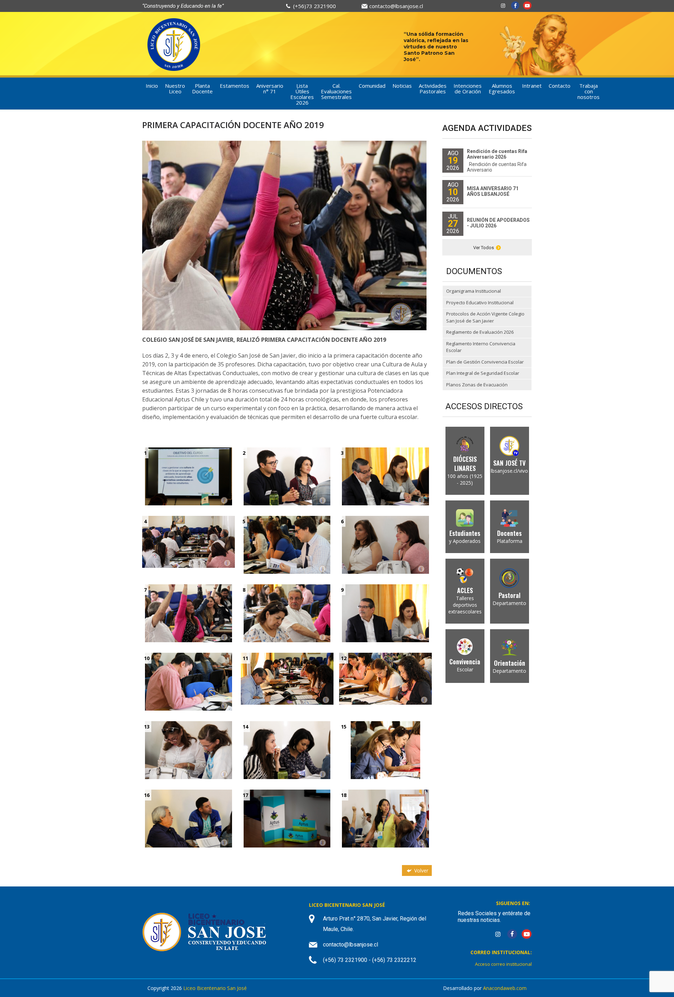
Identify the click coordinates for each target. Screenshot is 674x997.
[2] (287, 475)
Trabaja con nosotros (588, 91)
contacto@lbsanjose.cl (396, 5)
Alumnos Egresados (502, 88)
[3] (385, 475)
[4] (188, 541)
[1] (188, 475)
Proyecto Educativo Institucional (480, 302)
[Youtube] (527, 5)
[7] (188, 612)
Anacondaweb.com (505, 988)
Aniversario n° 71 (269, 88)
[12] (385, 678)
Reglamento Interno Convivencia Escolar (480, 347)
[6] (385, 544)
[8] (287, 612)
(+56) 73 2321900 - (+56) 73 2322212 (369, 960)
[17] (287, 818)
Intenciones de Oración (468, 88)
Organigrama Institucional (473, 291)
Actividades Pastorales (433, 88)
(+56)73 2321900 (314, 5)
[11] (287, 678)
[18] (385, 818)
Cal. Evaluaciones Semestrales (336, 91)
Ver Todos (483, 247)
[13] (188, 749)
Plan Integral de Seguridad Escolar (482, 373)
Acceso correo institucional (503, 964)
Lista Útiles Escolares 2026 (302, 94)
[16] (188, 818)
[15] (385, 749)
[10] (188, 681)
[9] (385, 612)
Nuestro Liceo (175, 88)
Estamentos (234, 85)
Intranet (532, 85)
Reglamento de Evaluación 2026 (480, 332)
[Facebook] (515, 5)
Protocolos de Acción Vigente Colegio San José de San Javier (485, 317)
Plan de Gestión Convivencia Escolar (485, 362)
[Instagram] (503, 5)
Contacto (559, 85)
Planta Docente (202, 88)
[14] (287, 749)
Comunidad (372, 85)
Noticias (402, 85)
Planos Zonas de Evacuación (477, 384)
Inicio (152, 85)
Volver (420, 870)
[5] (287, 544)
